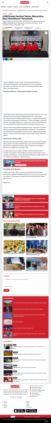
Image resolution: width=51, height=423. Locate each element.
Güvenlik (15, 352)
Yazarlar (15, 6)
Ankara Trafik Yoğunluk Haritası (38, 390)
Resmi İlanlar (27, 6)
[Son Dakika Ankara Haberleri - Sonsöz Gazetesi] (25, 2)
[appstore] (20, 410)
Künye (5, 401)
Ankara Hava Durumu (36, 387)
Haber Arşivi (34, 396)
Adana (15, 371)
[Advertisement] (25, 103)
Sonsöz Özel (35, 6)
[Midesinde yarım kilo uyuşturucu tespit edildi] (36, 263)
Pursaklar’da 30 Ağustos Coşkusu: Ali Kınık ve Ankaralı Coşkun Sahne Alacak (30, 380)
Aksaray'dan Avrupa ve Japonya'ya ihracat (14, 253)
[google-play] (31, 410)
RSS (13, 416)
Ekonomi (3, 6)
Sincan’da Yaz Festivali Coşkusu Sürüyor (24, 367)
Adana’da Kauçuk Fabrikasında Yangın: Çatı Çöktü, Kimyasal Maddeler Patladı (29, 373)
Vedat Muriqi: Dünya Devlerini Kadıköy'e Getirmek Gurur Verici (29, 347)
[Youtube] (20, 397)
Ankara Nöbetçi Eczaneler (37, 385)
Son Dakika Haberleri (36, 394)
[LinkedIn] (18, 397)
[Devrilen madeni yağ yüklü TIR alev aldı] (14, 263)
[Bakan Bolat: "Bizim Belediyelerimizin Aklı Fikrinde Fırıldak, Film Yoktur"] (36, 246)
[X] (13, 397)
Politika (27, 404)
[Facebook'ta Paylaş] (4, 59)
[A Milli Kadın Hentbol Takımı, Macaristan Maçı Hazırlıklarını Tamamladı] (25, 43)
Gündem (9, 6)
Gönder (6, 290)
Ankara (15, 365)
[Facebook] (11, 397)
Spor (20, 6)
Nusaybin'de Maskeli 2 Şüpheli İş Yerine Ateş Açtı (27, 354)
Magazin (6, 405)
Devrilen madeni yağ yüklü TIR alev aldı (13, 270)
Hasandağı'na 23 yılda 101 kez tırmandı (13, 236)
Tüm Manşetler (35, 393)
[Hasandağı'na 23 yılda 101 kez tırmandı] (14, 229)
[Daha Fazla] (11, 59)
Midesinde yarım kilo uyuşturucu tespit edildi (36, 270)
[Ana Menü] (3, 2)
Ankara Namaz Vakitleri (37, 388)
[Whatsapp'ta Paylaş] (9, 59)
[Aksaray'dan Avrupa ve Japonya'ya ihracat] (14, 246)
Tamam (46, 421)
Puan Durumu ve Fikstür (37, 391)
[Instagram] (16, 397)
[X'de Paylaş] (6, 59)
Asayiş (5, 407)
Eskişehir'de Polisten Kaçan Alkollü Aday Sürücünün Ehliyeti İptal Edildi (33, 9)
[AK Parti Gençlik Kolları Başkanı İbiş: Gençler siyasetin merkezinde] (36, 229)
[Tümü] (46, 341)
